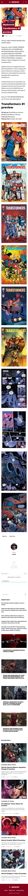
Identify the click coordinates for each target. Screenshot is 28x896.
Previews (13, 20)
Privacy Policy (20, 890)
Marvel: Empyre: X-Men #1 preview (13, 873)
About (6, 890)
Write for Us (12, 890)
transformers (12, 536)
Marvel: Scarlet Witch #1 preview (13, 840)
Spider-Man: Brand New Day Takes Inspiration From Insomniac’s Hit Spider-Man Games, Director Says (14, 610)
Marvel (9, 764)
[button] (2, 2)
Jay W (14, 554)
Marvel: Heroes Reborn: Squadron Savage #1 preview (13, 768)
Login (25, 573)
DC (8, 801)
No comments (19, 35)
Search (25, 594)
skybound (4, 536)
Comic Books (6, 20)
